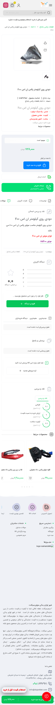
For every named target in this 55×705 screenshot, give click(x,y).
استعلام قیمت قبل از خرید (14, 690)
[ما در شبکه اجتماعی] (5, 5)
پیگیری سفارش (48, 527)
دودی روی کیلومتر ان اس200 (33, 251)
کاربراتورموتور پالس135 (10, 469)
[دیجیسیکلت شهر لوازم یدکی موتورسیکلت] (44, 5)
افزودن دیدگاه (29, 303)
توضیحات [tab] (43, 200)
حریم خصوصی (21, 535)
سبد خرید (50, 535)
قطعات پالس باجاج (46, 26)
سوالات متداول (21, 527)
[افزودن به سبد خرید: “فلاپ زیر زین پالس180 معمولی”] (30, 478)
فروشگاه (50, 531)
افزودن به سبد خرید (33, 165)
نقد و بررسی (42, 398)
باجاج (45, 98)
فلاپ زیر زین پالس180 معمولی (40, 469)
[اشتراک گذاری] (45, 43)
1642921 (40, 684)
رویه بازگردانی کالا (20, 531)
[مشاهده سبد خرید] (12, 5)
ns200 (33, 26)
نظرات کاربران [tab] (22, 200)
